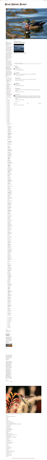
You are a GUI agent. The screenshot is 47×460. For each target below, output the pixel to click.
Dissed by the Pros (9, 238)
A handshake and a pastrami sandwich (9, 94)
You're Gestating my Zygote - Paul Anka (9, 250)
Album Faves (9, 272)
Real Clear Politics (9, 443)
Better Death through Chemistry (9, 298)
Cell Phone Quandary (9, 223)
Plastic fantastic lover (9, 82)
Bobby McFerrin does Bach (9, 242)
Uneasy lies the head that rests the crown (9, 284)
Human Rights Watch (10, 429)
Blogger (33, 458)
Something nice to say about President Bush (9, 150)
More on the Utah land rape (9, 174)
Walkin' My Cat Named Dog (9, 233)
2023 (7, 103)
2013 (7, 116)
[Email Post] (23, 63)
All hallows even (9, 93)
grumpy (16, 67)
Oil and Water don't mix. (9, 131)
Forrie (8, 262)
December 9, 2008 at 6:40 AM (19, 75)
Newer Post (15, 103)
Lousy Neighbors (9, 308)
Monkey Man (9, 263)
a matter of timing (9, 97)
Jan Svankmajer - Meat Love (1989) (9, 270)
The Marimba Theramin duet (9, 225)
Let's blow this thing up (9, 313)
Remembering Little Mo (9, 247)
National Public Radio (10, 433)
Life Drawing (9, 248)
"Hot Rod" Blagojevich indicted (9, 244)
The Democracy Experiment (9, 229)
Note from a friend (9, 282)
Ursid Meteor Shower (9, 183)
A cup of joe (8, 96)
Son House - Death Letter (9, 152)
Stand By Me (9, 302)
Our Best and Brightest (9, 257)
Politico (8, 439)
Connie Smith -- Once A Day (9, 268)
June (8, 323)
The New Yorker (9, 455)
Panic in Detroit (9, 236)
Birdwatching (8, 92)
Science (8, 445)
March (8, 327)
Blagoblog (8, 208)
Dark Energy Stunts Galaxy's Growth (9, 211)
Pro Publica (8, 441)
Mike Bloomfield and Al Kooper (9, 163)
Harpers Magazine (9, 428)
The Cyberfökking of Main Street (9, 141)
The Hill (8, 453)
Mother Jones (8, 431)
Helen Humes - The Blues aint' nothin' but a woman (9, 134)
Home (28, 103)
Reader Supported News (10, 442)
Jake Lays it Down (8, 231)
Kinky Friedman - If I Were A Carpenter (9, 155)
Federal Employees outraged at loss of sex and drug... (9, 292)
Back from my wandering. (8, 335)
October (9, 318)
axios (7, 418)
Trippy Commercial (9, 186)
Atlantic (8, 417)
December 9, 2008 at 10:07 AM (19, 85)
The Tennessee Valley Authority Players (9, 158)
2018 (7, 110)
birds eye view (9, 143)
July (8, 322)
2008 (7, 122)
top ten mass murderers (9, 255)
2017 (7, 111)
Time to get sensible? (9, 188)
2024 (7, 102)
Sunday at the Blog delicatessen (9, 80)
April (8, 326)
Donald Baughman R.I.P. (9, 147)
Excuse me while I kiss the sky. (9, 198)
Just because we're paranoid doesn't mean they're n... (9, 180)
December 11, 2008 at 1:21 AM (19, 91)
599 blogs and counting (9, 129)
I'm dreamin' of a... (9, 315)
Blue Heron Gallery (9, 421)
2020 (7, 107)
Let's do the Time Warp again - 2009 (9, 127)
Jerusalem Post (9, 430)
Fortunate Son (9, 139)
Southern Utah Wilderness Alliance (9, 171)
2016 (7, 112)
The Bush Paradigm (9, 279)
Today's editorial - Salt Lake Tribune (9, 137)
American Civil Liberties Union (11, 416)
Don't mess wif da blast (9, 227)
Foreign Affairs (9, 426)
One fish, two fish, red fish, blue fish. (9, 306)
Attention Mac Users (9, 240)
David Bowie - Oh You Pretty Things (9, 295)
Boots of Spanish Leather (9, 216)
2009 (7, 121)
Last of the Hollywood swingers (8, 86)
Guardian (8, 427)
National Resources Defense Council (12, 434)
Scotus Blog (8, 448)
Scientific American (9, 447)
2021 (7, 106)
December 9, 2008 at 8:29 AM (19, 80)
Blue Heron (17, 94)
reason (7, 444)
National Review (9, 435)
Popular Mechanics (9, 440)
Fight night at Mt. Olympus (9, 88)
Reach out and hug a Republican (9, 301)
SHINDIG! (8, 280)
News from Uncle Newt (9, 310)
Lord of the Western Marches (9, 84)
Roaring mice (9, 261)
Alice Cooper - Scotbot (9, 178)
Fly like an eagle (9, 184)
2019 (7, 108)
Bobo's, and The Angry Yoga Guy (9, 259)
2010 (7, 120)
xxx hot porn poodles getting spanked (9, 287)
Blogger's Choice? (8, 176)
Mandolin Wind (9, 220)
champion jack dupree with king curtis (9, 203)
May (8, 325)
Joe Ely (8, 199)
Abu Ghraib (9, 205)
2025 (7, 101)
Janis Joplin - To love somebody (9, 169)
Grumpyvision (9, 221)
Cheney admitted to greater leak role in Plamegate (9, 166)
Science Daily (8, 446)
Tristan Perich (9, 214)
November (9, 317)
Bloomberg (8, 420)
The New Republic (9, 454)
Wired (7, 456)
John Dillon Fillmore (9, 213)
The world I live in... (9, 145)
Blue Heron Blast (16, 4)
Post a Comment (17, 101)
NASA (7, 432)
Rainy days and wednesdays (9, 207)
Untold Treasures (9, 78)
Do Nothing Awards (9, 161)
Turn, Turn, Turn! (9, 235)
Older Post (39, 103)
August (9, 321)
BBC (7, 419)
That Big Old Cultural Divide (9, 266)
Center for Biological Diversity (11, 422)
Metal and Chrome (8, 218)
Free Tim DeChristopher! (9, 190)
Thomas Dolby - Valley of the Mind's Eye (9, 193)
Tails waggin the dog (9, 201)
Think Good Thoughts (9, 274)
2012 (7, 117)
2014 (7, 115)
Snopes (8, 449)
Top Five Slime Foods (9, 253)
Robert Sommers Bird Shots (9, 331)
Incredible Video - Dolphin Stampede (9, 276)
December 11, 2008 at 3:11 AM (19, 99)
